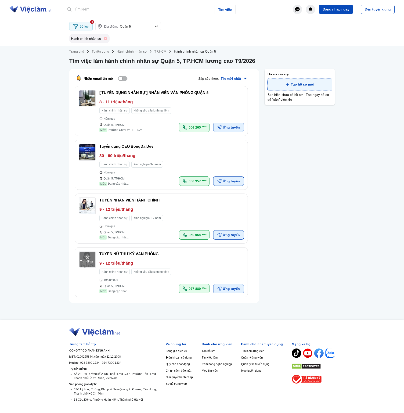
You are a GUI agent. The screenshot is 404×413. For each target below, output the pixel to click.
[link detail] (161, 111)
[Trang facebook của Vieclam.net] (319, 353)
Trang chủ (76, 51)
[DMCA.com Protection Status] (313, 366)
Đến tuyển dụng (378, 9)
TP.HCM (160, 51)
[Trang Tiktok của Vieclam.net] (296, 353)
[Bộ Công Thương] (313, 379)
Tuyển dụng (100, 51)
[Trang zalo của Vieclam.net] (330, 353)
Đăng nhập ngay (336, 9)
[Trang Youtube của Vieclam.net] (307, 353)
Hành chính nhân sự (132, 51)
